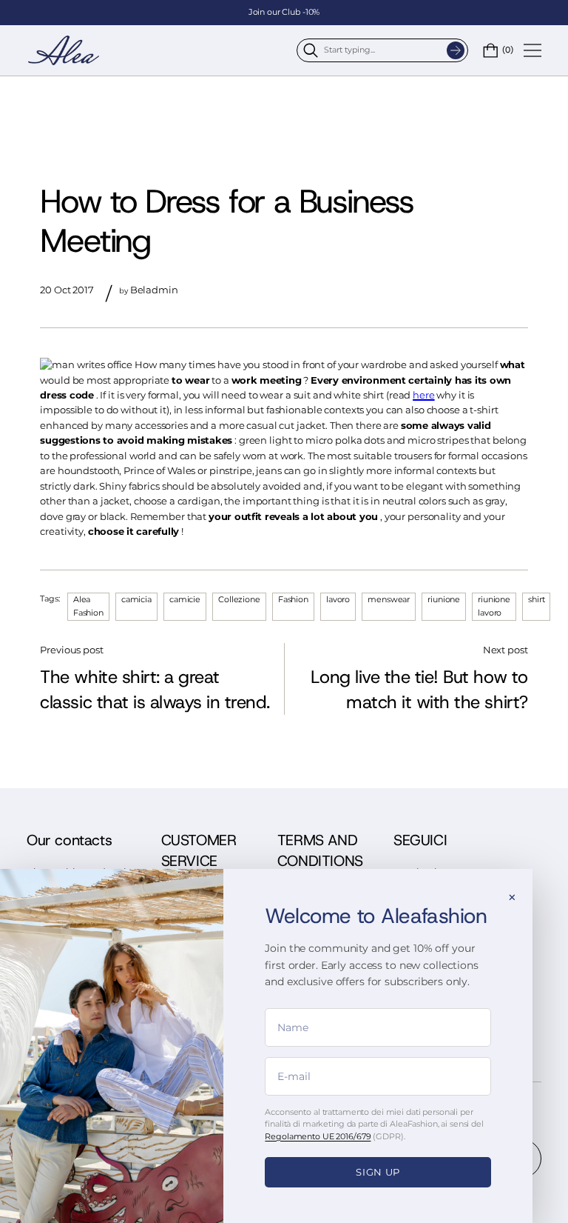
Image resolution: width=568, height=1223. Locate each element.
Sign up (378, 1172)
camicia (136, 599)
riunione (443, 599)
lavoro (338, 599)
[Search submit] (455, 50)
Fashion (293, 599)
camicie (184, 599)
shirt (536, 599)
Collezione (239, 599)
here (424, 395)
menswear (389, 599)
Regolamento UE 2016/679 (318, 1136)
